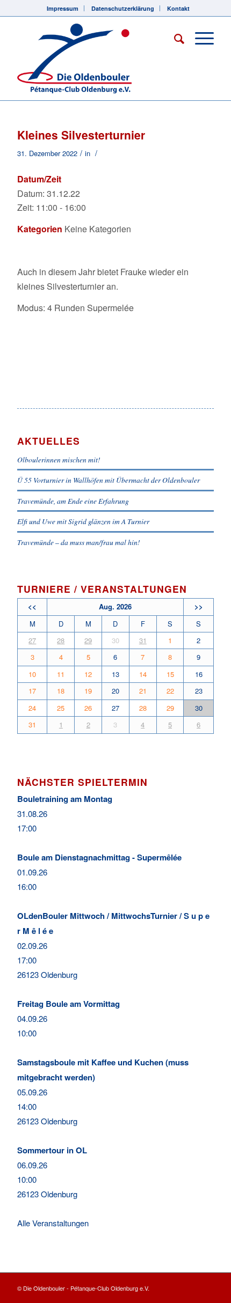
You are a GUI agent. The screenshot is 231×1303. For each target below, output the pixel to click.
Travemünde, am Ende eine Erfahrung (73, 501)
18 (60, 691)
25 (60, 708)
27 (32, 640)
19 (88, 691)
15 (170, 674)
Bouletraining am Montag (64, 799)
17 (32, 691)
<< (32, 606)
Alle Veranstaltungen (53, 1222)
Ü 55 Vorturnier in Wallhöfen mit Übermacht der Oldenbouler (108, 480)
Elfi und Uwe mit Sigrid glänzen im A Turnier (83, 521)
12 (88, 674)
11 (60, 674)
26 (88, 708)
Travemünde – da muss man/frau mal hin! (78, 542)
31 (143, 640)
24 (32, 708)
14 (143, 674)
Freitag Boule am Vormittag (68, 1004)
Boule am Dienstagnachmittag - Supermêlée (99, 857)
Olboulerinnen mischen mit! (58, 459)
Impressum (62, 8)
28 (60, 640)
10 (32, 674)
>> (198, 606)
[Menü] (199, 38)
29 (88, 640)
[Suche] (173, 38)
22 (170, 691)
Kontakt (178, 8)
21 (143, 691)
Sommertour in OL (52, 1150)
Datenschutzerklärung (122, 8)
